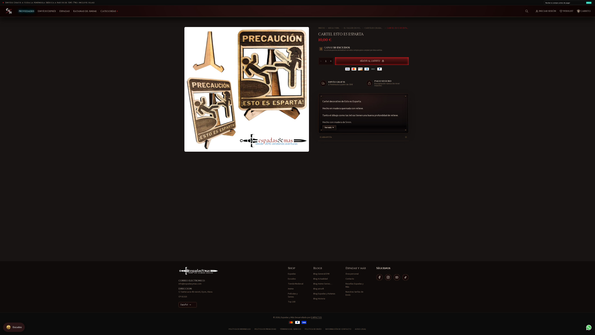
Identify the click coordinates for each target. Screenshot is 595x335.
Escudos (292, 278)
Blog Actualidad (320, 278)
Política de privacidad (265, 329)
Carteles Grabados (374, 28)
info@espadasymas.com (189, 283)
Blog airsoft (318, 288)
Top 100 (291, 301)
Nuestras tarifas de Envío (354, 293)
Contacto (350, 278)
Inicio (321, 28)
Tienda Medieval (295, 283)
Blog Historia (319, 298)
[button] (526, 11)
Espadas (292, 273)
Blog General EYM (321, 273)
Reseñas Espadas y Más (355, 285)
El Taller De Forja (353, 28)
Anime (291, 288)
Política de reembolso (240, 329)
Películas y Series (293, 295)
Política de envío (313, 329)
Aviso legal (360, 329)
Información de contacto (338, 329)
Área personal (352, 273)
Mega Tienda (334, 28)
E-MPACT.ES (316, 317)
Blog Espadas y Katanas (324, 293)
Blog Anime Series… (322, 283)
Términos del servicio (290, 329)
